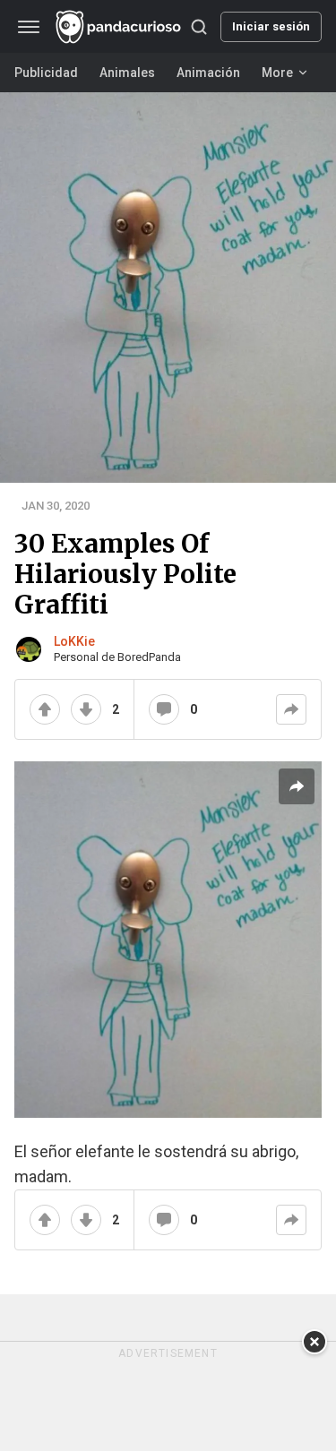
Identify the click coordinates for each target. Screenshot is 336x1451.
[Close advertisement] (314, 1341)
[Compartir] (291, 709)
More (277, 72)
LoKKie (74, 641)
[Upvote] (45, 709)
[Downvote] (86, 709)
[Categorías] (28, 27)
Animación (208, 72)
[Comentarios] (164, 709)
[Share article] (296, 786)
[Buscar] (199, 27)
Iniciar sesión (271, 26)
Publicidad (46, 72)
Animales (127, 72)
